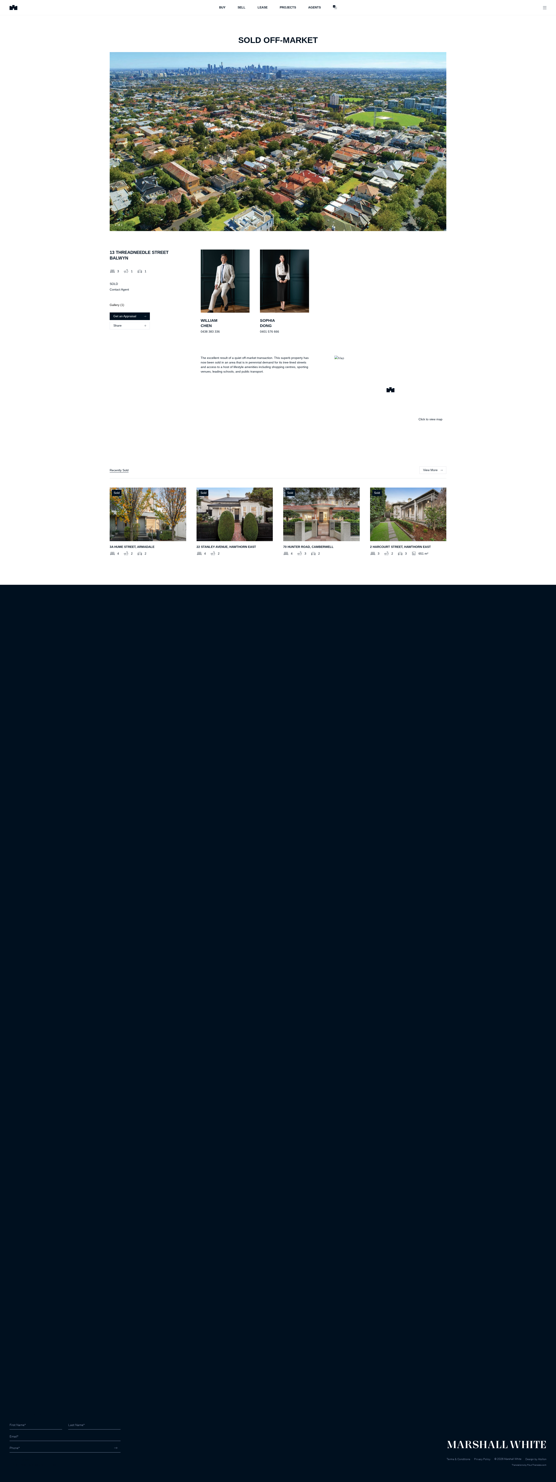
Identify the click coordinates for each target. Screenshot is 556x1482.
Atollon (542, 1459)
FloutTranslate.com (536, 1465)
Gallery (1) (117, 305)
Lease (263, 7)
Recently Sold (119, 470)
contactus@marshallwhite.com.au (33, 1464)
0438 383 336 (210, 331)
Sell (241, 7)
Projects (288, 7)
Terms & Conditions (458, 1459)
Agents (314, 7)
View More (430, 470)
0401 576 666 (269, 331)
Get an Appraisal (124, 316)
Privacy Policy (482, 1459)
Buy (222, 7)
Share (117, 325)
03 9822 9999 (20, 1460)
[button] (390, 390)
